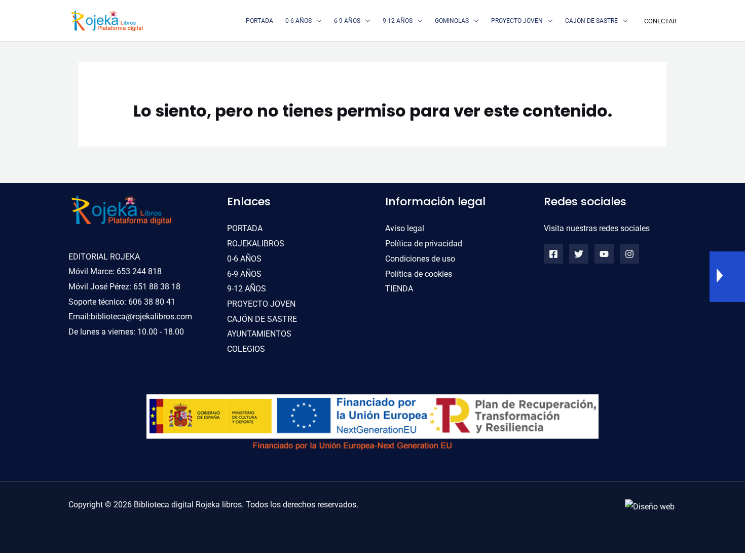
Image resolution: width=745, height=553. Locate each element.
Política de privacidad (423, 243)
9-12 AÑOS (246, 288)
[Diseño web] (650, 506)
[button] (317, 21)
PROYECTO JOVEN (261, 304)
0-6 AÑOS (244, 259)
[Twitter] (578, 254)
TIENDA (399, 288)
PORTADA (245, 228)
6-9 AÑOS (244, 274)
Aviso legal (404, 228)
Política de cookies (418, 274)
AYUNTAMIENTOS (259, 334)
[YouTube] (604, 254)
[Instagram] (629, 254)
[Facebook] (553, 254)
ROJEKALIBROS (255, 243)
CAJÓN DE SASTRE (262, 319)
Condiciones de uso (420, 259)
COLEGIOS (246, 349)
